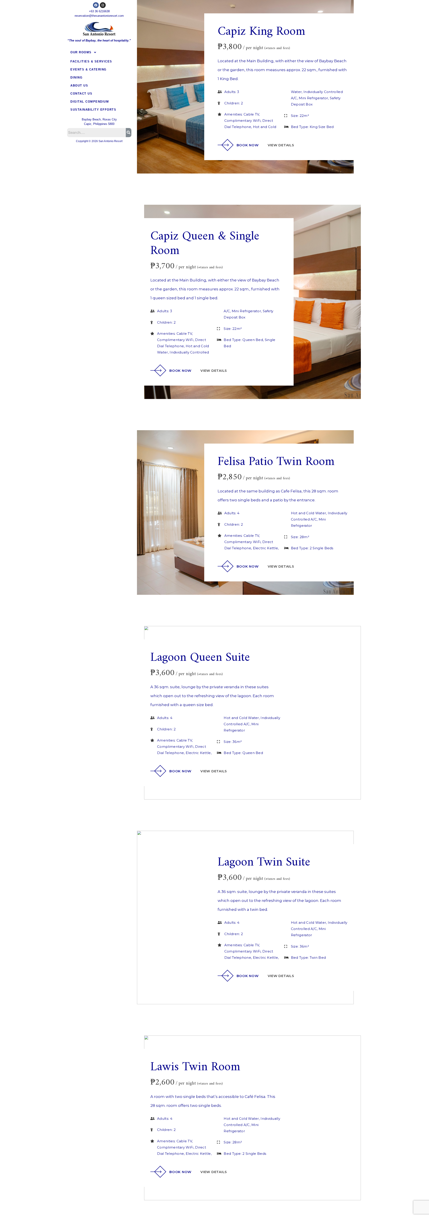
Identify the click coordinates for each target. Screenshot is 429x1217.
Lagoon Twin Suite (264, 862)
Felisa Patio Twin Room (276, 462)
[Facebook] (96, 5)
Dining (76, 77)
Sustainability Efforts (93, 109)
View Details (281, 145)
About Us (79, 85)
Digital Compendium (89, 101)
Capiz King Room (261, 32)
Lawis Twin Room (195, 1067)
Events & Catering (88, 69)
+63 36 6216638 (99, 11)
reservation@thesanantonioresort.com (99, 15)
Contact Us (81, 93)
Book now (248, 145)
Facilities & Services (91, 61)
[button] (99, 52)
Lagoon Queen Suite (200, 658)
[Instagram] (103, 5)
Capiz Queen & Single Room (204, 244)
